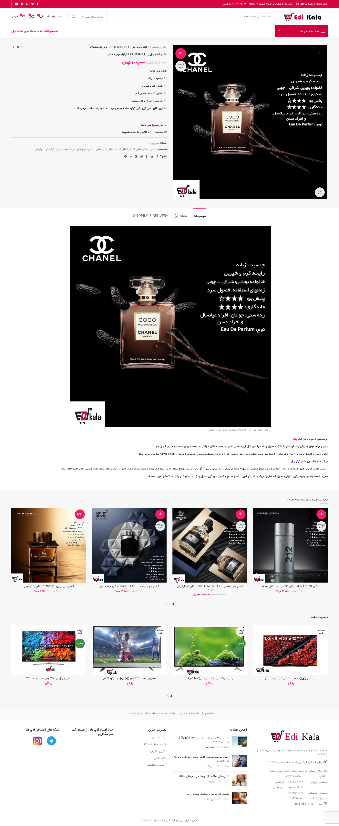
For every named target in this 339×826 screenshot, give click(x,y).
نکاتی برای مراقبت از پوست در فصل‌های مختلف (203, 776)
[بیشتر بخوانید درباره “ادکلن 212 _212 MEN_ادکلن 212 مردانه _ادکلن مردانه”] (256, 523)
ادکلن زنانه (122, 149)
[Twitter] (32, 3)
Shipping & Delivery (150, 216)
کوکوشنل (39, 149)
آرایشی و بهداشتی (157, 765)
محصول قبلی (21, 47)
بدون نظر (210, 747)
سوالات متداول (158, 737)
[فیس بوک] (37, 3)
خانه (164, 47)
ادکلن (153, 149)
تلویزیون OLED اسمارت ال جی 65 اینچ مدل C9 (290, 679)
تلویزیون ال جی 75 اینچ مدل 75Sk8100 (48, 678)
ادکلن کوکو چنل (159, 71)
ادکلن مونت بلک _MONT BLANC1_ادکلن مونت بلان (129, 586)
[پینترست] (27, 3)
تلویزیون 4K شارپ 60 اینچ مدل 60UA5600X (209, 679)
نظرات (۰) (181, 216)
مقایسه (159, 132)
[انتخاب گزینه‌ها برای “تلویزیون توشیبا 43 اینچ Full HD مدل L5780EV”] (95, 640)
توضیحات (199, 216)
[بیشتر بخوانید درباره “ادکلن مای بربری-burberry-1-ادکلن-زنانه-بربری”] (14, 523)
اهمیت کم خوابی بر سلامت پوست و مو (208, 794)
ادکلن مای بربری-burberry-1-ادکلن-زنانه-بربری (49, 586)
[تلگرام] (16, 3)
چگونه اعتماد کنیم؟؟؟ (155, 744)
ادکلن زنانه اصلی (105, 149)
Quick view (256, 532)
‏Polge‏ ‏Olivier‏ (168, 454)
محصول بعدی (13, 47)
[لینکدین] (21, 3)
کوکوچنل (50, 149)
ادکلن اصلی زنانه (139, 149)
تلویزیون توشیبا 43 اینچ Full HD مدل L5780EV (129, 679)
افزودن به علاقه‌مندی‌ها (134, 132)
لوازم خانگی (160, 758)
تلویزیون (154, 47)
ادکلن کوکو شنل (85, 149)
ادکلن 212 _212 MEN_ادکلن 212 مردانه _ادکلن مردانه (290, 586)
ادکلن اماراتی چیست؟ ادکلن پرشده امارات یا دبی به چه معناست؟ (201, 759)
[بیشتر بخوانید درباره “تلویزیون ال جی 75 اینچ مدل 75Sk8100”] (14, 640)
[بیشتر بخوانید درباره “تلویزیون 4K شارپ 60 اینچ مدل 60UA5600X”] (175, 640)
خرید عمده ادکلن (65, 149)
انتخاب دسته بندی (94, 17)
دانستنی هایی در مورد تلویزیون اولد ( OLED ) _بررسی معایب (204, 739)
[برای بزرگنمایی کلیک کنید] (320, 192)
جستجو (74, 16)
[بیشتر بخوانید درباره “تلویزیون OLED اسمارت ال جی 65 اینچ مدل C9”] (256, 640)
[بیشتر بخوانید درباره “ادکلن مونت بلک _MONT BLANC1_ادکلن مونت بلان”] (95, 523)
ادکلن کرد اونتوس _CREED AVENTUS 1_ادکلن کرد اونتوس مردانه (210, 588)
